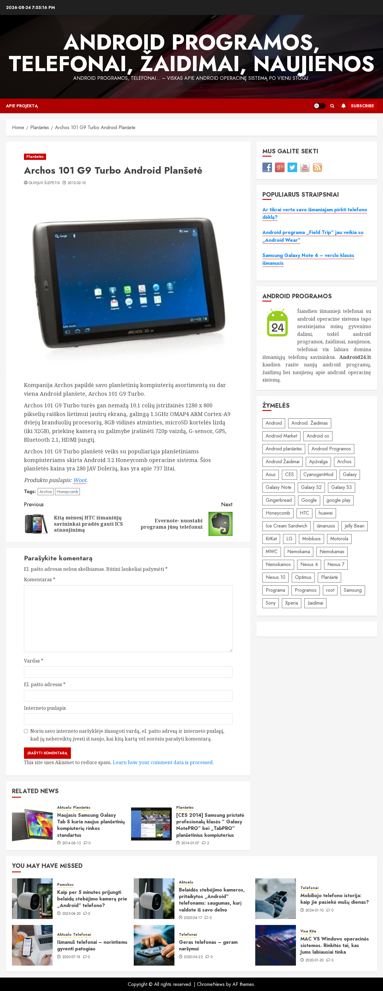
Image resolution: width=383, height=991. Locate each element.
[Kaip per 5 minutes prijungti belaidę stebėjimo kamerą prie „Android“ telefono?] (32, 898)
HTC (304, 513)
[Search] (332, 106)
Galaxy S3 (341, 487)
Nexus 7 (335, 564)
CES (289, 474)
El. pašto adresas (45, 684)
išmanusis (326, 526)
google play (338, 500)
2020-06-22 (193, 957)
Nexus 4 (309, 564)
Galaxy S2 (311, 487)
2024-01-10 (315, 910)
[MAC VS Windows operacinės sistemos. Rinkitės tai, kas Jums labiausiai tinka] (275, 945)
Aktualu (64, 807)
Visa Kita (308, 931)
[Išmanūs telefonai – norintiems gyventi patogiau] (32, 945)
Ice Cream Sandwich (286, 526)
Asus (271, 474)
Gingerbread (279, 500)
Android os (318, 436)
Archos (45, 492)
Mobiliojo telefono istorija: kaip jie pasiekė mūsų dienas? (334, 899)
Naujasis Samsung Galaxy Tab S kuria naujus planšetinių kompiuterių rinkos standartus (91, 825)
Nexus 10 (275, 577)
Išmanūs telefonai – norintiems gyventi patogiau (92, 945)
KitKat (271, 539)
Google (309, 500)
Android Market (281, 436)
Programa (275, 590)
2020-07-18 (71, 957)
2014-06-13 (71, 843)
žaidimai (315, 603)
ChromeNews (211, 984)
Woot (79, 480)
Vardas (33, 660)
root (330, 590)
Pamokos (65, 884)
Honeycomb (67, 492)
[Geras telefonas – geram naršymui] (154, 945)
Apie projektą (22, 106)
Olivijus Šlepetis (44, 183)
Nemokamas (332, 551)
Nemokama (298, 551)
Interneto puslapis (45, 708)
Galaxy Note (278, 487)
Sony (271, 603)
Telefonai (309, 888)
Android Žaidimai (283, 461)
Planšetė (329, 577)
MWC (272, 551)
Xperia (291, 603)
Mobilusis (311, 539)
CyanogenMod (318, 474)
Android (274, 423)
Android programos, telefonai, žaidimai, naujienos (192, 53)
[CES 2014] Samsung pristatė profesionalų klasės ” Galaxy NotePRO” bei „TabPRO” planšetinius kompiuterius (210, 825)
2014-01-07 (190, 843)
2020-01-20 (315, 960)
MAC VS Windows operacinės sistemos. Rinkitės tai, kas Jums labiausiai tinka (334, 945)
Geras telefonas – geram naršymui (208, 945)
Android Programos (331, 449)
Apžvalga (318, 461)
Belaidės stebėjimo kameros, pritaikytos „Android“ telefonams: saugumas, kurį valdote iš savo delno (212, 899)
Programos (306, 590)
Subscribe (362, 106)
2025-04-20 (71, 914)
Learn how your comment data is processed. (163, 762)
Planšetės (35, 156)
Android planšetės (284, 449)
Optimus (303, 577)
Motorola (339, 539)
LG (289, 539)
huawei (326, 513)
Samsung (353, 590)
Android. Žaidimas (309, 423)
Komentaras (39, 579)
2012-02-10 (77, 183)
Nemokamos (278, 564)
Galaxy (350, 474)
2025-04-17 (193, 918)
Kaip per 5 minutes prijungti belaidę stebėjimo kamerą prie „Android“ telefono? (92, 899)
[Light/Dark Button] (320, 106)
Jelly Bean (354, 526)
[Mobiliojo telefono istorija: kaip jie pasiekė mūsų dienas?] (275, 898)
